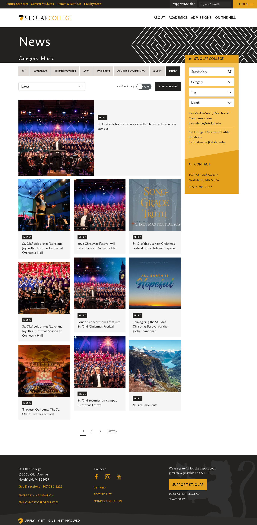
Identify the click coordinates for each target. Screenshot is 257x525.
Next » (112, 431)
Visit (41, 520)
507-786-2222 (202, 187)
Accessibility (103, 494)
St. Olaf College (208, 59)
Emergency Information (36, 495)
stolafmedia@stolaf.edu (208, 142)
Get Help (100, 487)
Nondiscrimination (108, 501)
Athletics (103, 71)
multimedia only (125, 86)
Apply (30, 520)
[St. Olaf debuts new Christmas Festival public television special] (155, 216)
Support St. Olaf (187, 485)
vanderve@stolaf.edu (206, 123)
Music (173, 71)
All (24, 71)
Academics (40, 71)
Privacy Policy (177, 499)
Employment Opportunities (38, 502)
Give (51, 520)
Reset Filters (169, 86)
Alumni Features (65, 71)
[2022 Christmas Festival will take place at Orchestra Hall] (100, 216)
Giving (157, 71)
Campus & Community (131, 71)
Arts (86, 71)
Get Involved (69, 520)
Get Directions (29, 486)
